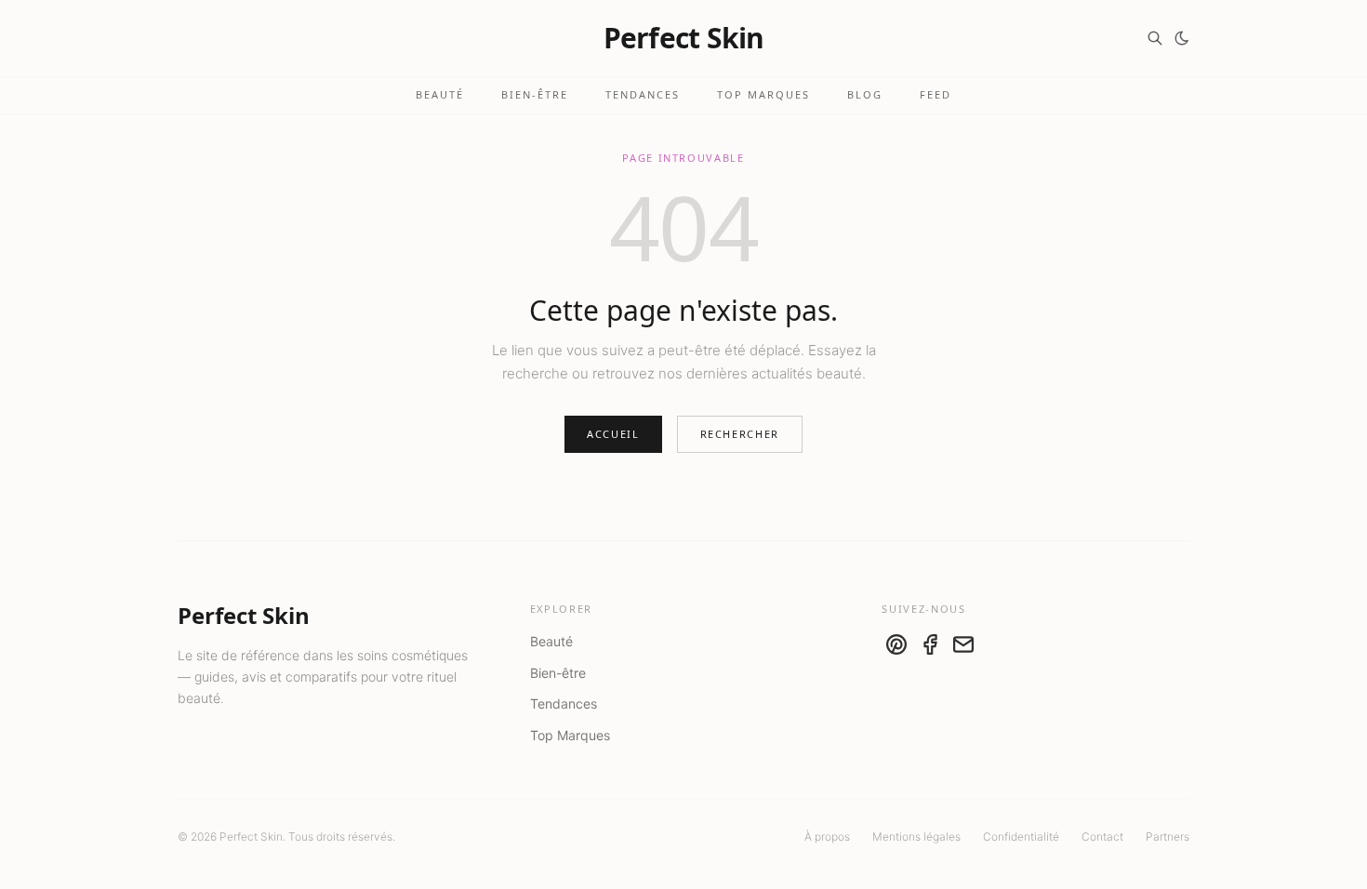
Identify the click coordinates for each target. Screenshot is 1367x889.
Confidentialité (1021, 836)
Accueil (613, 434)
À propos (827, 836)
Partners (1167, 836)
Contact (1102, 836)
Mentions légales (916, 836)
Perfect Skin (684, 38)
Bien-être (534, 94)
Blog (865, 94)
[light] (1182, 38)
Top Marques (763, 94)
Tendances (642, 94)
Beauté (440, 94)
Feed (935, 94)
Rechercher (740, 434)
